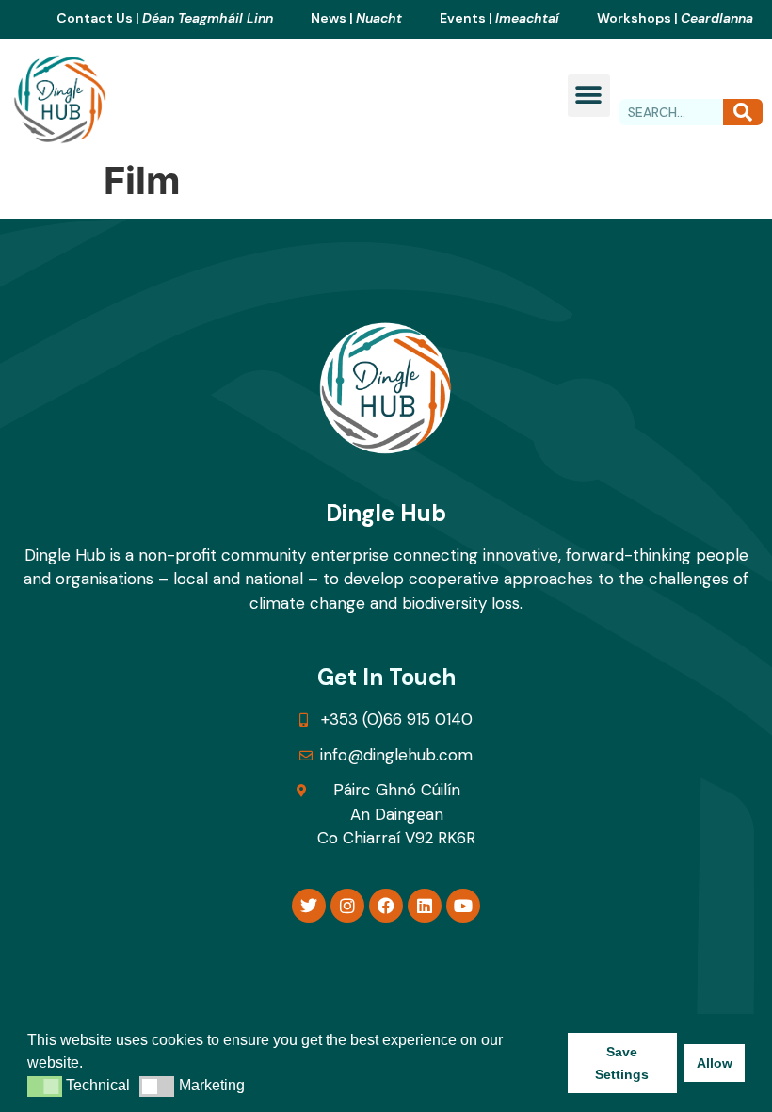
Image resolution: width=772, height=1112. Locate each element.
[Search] (743, 112)
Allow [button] (714, 1063)
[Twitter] (309, 906)
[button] (589, 95)
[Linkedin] (425, 906)
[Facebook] (386, 906)
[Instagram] (347, 906)
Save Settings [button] (622, 1063)
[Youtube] (463, 906)
